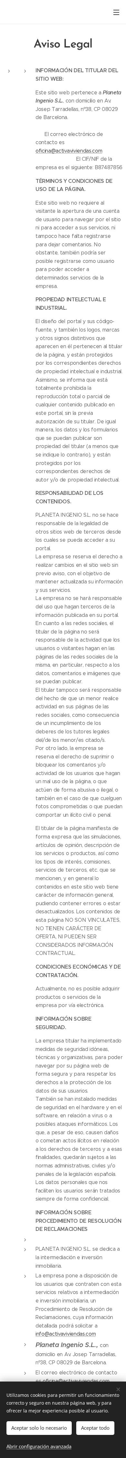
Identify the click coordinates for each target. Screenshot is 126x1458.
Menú (116, 12)
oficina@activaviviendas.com (69, 151)
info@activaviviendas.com (66, 1334)
